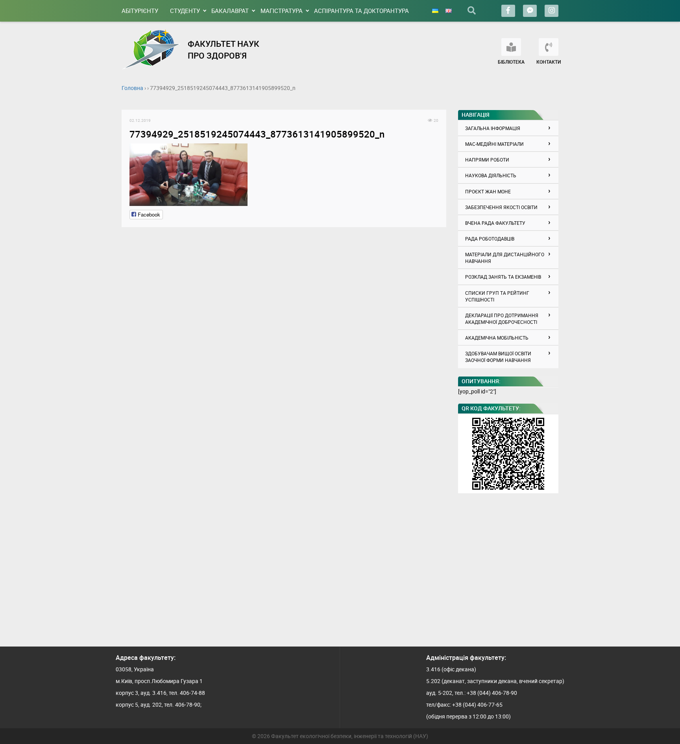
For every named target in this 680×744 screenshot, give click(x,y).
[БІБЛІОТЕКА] (511, 47)
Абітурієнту (140, 11)
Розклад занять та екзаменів (503, 277)
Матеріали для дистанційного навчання (504, 257)
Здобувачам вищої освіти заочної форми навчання (498, 356)
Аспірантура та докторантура (361, 11)
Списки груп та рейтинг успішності (497, 296)
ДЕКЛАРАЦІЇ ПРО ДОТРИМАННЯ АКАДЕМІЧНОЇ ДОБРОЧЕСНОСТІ (501, 318)
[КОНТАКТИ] (548, 47)
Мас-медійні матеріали (494, 144)
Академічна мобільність (496, 337)
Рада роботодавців (489, 238)
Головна (132, 88)
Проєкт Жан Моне (488, 191)
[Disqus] (284, 333)
